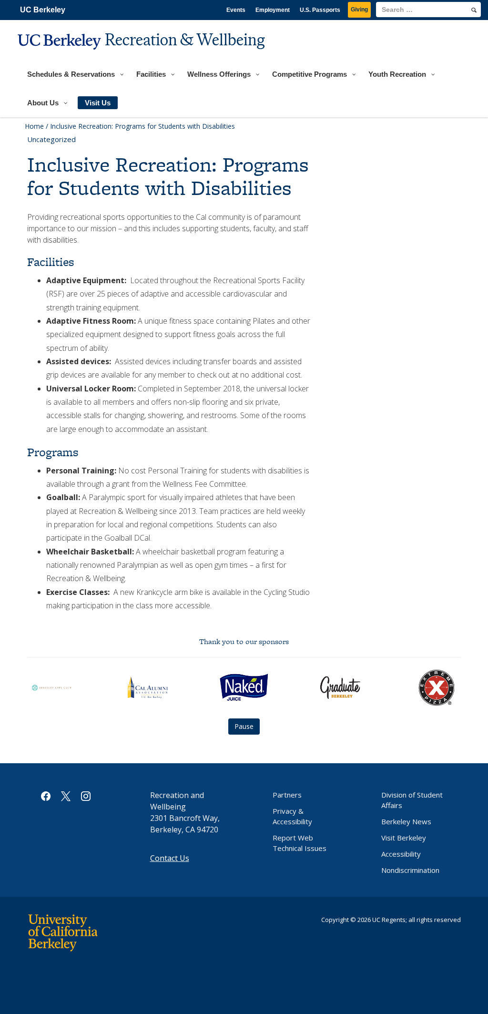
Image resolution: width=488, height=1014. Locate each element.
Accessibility (401, 854)
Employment (272, 10)
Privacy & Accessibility (292, 816)
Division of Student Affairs (412, 800)
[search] (474, 10)
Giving (359, 9)
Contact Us (169, 858)
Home (34, 126)
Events (235, 10)
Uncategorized (51, 139)
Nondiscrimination (410, 870)
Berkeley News (406, 821)
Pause (244, 726)
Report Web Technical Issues (299, 843)
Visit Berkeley (403, 837)
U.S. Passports (320, 10)
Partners (287, 794)
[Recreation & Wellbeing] (142, 55)
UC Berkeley (42, 10)
